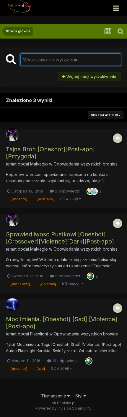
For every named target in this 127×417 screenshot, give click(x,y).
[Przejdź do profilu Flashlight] (12, 304)
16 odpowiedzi (65, 360)
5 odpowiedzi (67, 275)
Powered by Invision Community (63, 408)
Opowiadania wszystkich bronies (85, 163)
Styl (79, 395)
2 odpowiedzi (67, 191)
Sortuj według (105, 115)
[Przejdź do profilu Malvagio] (12, 134)
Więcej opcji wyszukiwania (90, 76)
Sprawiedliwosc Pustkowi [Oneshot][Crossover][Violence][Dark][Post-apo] (60, 238)
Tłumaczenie (54, 395)
